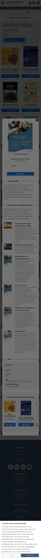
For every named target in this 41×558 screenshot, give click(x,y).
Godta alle (30, 555)
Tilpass (11, 555)
